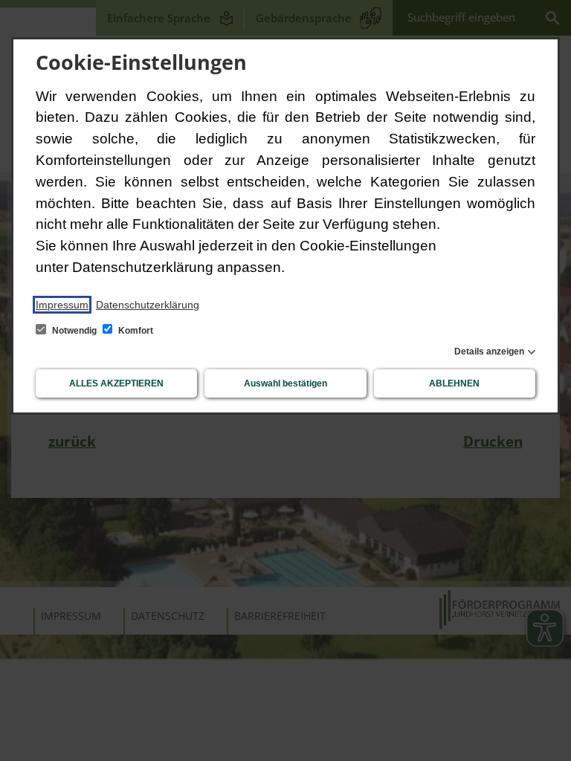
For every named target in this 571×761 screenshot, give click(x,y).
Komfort (134, 331)
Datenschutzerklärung (147, 305)
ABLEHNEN (454, 383)
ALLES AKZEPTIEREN (116, 383)
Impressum (62, 305)
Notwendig (74, 331)
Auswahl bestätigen (285, 383)
